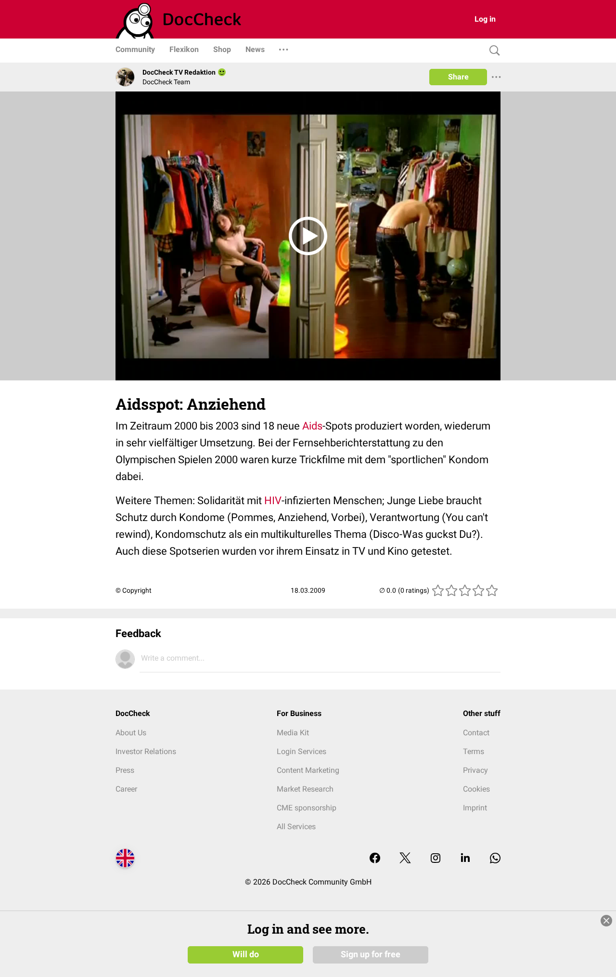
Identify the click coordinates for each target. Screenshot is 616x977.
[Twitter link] (405, 858)
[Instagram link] (435, 858)
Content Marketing (308, 770)
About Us (131, 732)
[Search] (492, 51)
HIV (273, 501)
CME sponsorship (306, 807)
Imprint (475, 807)
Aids (312, 426)
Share (458, 76)
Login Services (301, 751)
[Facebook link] (375, 858)
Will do (245, 954)
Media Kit (293, 732)
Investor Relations (146, 751)
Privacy (475, 770)
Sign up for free (370, 954)
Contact (476, 732)
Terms (473, 751)
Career (126, 789)
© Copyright (134, 590)
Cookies (476, 789)
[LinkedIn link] (465, 858)
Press (125, 770)
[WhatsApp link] (495, 858)
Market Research (305, 789)
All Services (296, 826)
